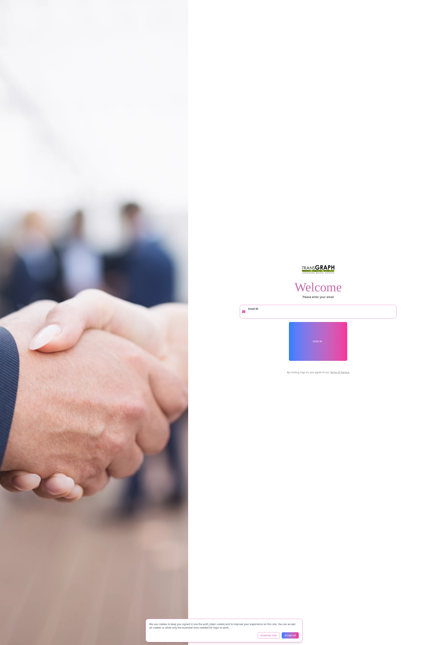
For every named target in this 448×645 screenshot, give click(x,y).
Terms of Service (339, 372)
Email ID (253, 308)
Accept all (290, 635)
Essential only (269, 635)
